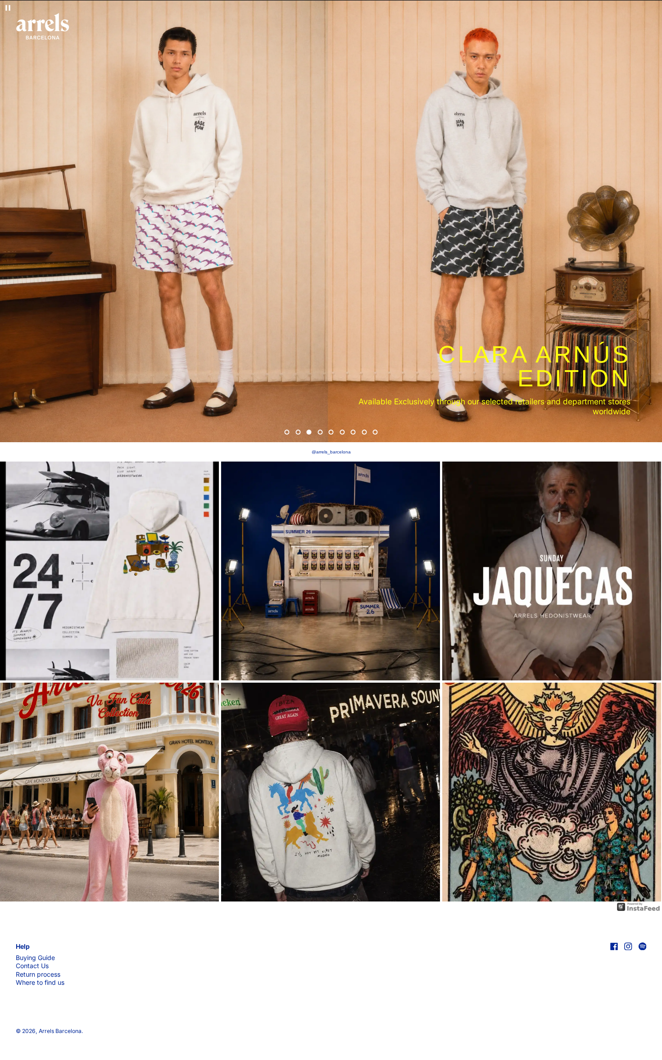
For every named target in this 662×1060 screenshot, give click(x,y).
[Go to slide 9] (375, 432)
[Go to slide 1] (287, 432)
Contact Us (32, 965)
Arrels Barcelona (60, 1031)
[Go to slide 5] (331, 432)
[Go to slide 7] (353, 432)
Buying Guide (35, 957)
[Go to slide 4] (320, 432)
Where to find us (40, 982)
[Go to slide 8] (364, 432)
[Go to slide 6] (342, 432)
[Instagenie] (638, 906)
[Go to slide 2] (298, 432)
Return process (38, 974)
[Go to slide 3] (309, 432)
